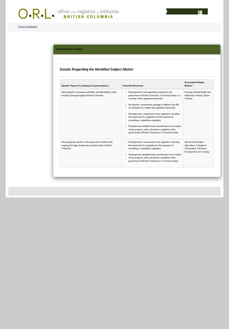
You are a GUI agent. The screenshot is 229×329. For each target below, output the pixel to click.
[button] (187, 12)
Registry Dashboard (27, 26)
